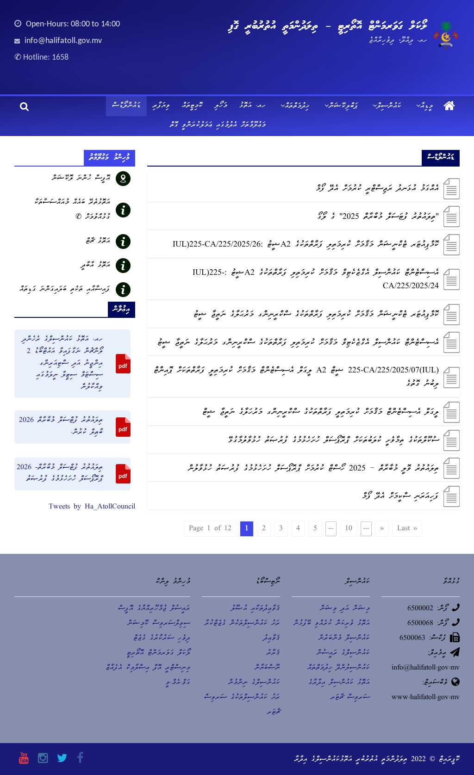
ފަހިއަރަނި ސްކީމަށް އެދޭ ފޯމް (400, 496)
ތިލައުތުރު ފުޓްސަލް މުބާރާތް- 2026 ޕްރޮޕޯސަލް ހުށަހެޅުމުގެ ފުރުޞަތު (60, 473)
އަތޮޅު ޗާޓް (98, 241)
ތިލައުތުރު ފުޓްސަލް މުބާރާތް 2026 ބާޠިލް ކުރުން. (61, 426)
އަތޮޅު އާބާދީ (95, 265)
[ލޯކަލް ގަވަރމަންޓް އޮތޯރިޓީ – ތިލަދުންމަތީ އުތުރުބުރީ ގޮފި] (449, 107)
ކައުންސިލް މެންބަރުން (344, 638)
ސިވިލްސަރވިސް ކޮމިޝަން (158, 623)
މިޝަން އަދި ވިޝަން (345, 608)
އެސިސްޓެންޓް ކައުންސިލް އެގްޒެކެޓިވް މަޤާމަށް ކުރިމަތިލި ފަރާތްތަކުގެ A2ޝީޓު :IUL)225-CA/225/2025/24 (316, 280)
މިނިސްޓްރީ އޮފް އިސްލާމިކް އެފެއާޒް (148, 668)
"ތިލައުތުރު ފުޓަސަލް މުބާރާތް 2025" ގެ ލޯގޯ (378, 217)
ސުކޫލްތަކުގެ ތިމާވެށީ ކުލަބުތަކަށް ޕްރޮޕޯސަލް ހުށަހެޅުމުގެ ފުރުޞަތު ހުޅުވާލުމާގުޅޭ (333, 440)
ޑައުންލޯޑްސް (126, 106)
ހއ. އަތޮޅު (252, 106)
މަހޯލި (221, 106)
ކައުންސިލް (389, 106)
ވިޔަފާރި (161, 106)
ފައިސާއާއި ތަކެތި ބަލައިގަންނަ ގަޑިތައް (64, 289)
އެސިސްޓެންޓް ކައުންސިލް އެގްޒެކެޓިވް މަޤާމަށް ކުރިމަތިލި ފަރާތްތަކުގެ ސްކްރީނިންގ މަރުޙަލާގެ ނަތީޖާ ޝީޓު (298, 343)
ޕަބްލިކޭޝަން (343, 106)
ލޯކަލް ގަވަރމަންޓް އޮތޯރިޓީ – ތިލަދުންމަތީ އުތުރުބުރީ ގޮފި (327, 26)
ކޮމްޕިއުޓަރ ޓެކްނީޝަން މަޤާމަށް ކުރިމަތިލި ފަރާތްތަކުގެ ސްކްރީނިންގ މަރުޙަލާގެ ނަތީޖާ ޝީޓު (316, 315)
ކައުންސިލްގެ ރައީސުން (343, 653)
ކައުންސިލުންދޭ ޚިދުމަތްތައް (338, 668)
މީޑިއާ (426, 106)
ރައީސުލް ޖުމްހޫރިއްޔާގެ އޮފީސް (154, 608)
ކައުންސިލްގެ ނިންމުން (254, 682)
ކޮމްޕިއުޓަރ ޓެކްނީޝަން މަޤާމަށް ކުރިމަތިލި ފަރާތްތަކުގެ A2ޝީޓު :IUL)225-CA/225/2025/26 (306, 245)
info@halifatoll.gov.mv (63, 41)
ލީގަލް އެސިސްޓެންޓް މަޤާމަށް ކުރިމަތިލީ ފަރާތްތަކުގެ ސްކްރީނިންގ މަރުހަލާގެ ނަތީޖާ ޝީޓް (320, 412)
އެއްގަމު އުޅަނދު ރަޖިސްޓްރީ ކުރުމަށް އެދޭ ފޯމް (377, 189)
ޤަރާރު (273, 653)
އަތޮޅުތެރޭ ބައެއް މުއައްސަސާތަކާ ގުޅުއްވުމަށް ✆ (72, 210)
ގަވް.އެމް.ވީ (178, 682)
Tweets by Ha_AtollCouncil (92, 507)
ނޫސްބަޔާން (267, 668)
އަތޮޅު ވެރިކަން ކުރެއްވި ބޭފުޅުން (331, 623)
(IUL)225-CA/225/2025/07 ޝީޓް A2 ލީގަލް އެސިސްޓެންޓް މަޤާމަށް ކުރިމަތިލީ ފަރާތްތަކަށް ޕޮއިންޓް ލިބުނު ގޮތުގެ (296, 378)
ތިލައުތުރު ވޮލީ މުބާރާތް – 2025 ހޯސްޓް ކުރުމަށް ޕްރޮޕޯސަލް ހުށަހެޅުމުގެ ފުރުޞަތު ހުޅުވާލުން (313, 469)
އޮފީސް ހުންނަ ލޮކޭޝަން (81, 178)
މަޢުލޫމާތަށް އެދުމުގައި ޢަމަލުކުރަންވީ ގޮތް (218, 125)
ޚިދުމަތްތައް (297, 106)
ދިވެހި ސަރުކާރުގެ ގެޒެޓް (161, 638)
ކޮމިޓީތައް (192, 106)
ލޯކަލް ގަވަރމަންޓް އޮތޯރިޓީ (158, 653)
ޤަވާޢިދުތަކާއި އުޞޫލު (255, 608)
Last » (407, 528)
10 (348, 528)
